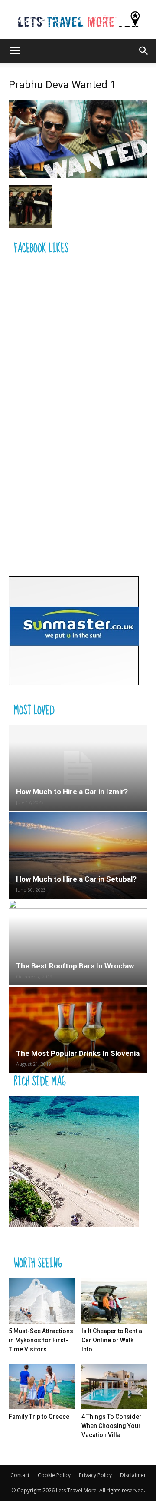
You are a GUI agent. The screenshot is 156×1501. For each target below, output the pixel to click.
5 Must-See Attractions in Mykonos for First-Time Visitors (41, 1340)
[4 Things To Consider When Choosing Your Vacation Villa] (114, 1386)
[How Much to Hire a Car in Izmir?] (78, 768)
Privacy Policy (95, 1475)
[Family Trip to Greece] (42, 1386)
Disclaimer (133, 1475)
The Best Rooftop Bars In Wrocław (75, 966)
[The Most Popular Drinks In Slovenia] (78, 1030)
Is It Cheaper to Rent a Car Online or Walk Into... (111, 1340)
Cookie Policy (54, 1475)
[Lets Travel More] (78, 20)
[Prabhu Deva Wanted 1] (78, 176)
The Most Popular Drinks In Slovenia (78, 1053)
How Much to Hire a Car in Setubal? (76, 879)
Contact (19, 1475)
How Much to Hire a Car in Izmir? (72, 791)
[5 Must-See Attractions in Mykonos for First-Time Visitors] (42, 1301)
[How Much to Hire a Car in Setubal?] (78, 855)
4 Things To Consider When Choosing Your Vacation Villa (111, 1425)
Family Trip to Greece (39, 1416)
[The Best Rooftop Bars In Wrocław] (78, 943)
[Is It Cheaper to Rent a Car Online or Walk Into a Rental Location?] (114, 1301)
